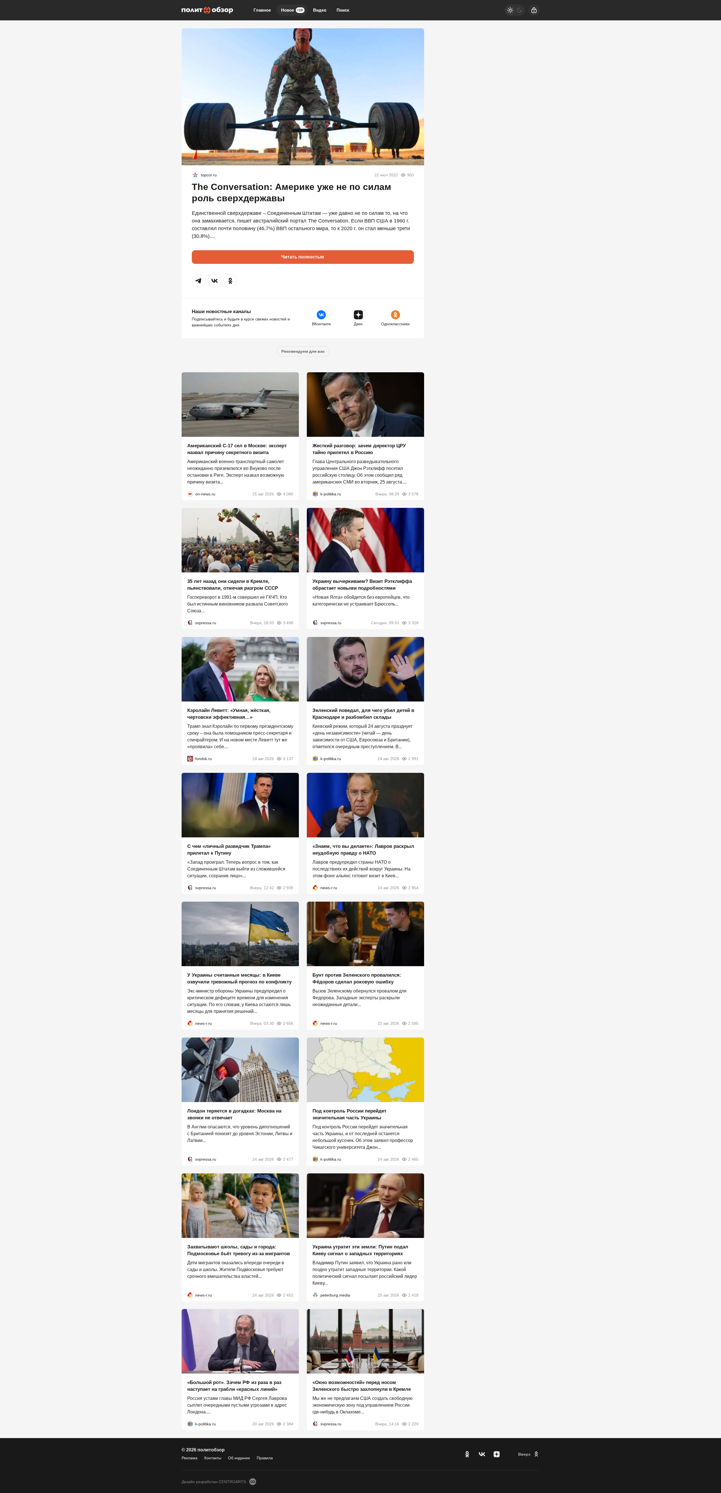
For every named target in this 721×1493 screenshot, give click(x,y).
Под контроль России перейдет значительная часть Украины (349, 1114)
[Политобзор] (207, 10)
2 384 (288, 1424)
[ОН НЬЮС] (190, 494)
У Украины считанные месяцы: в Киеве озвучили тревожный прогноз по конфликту (239, 978)
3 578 (413, 493)
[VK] (482, 1454)
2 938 (288, 887)
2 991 (413, 758)
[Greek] (195, 175)
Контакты (212, 1458)
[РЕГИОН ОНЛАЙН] (315, 887)
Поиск (343, 10)
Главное (262, 10)
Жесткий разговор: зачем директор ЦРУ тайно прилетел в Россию (359, 449)
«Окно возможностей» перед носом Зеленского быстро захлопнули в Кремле (361, 1386)
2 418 (413, 1295)
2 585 (413, 1023)
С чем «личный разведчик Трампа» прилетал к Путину (229, 849)
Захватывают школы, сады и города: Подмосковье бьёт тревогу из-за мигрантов (238, 1250)
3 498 (288, 623)
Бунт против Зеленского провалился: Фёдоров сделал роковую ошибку (356, 978)
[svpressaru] (190, 623)
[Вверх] (529, 1454)
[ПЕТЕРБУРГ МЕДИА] (315, 1295)
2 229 (413, 1424)
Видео (319, 10)
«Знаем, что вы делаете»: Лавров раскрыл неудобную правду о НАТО (363, 849)
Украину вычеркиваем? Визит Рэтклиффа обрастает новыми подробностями (362, 585)
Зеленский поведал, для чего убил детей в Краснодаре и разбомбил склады (363, 714)
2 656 (288, 1023)
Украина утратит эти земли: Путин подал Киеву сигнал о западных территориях (360, 1250)
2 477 (288, 1159)
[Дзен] (496, 1454)
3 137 (288, 758)
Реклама (189, 1458)
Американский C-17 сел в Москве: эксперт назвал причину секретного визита (237, 449)
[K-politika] (315, 494)
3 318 (413, 623)
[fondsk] (190, 759)
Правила (265, 1458)
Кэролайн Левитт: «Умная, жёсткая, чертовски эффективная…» (229, 714)
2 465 (413, 1159)
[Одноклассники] (467, 1454)
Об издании (239, 1458)
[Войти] (534, 10)
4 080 (288, 493)
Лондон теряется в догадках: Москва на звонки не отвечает (234, 1114)
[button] (198, 281)
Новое (292, 10)
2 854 (413, 887)
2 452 (288, 1295)
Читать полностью (302, 256)
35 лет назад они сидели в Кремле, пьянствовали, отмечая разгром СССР (232, 585)
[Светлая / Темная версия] (515, 10)
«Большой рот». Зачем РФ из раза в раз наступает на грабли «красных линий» (234, 1386)
